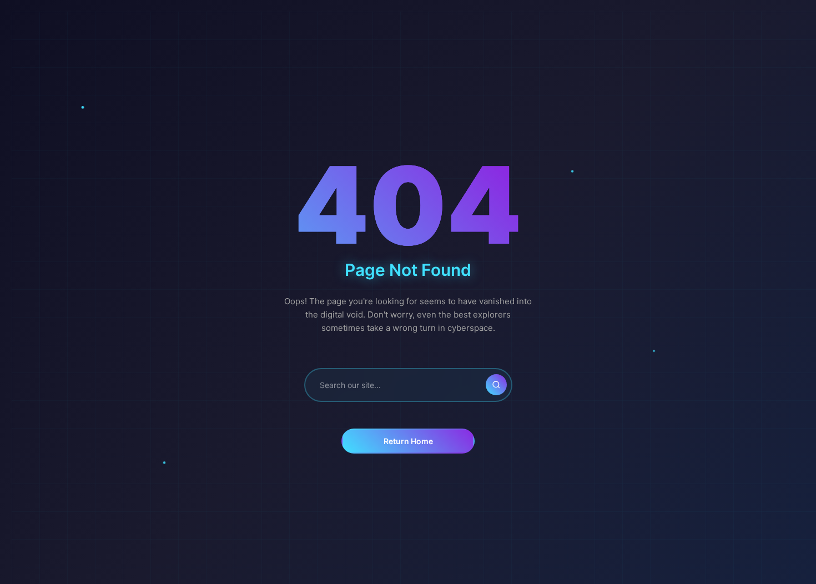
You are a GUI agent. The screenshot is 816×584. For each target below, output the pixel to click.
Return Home (408, 441)
